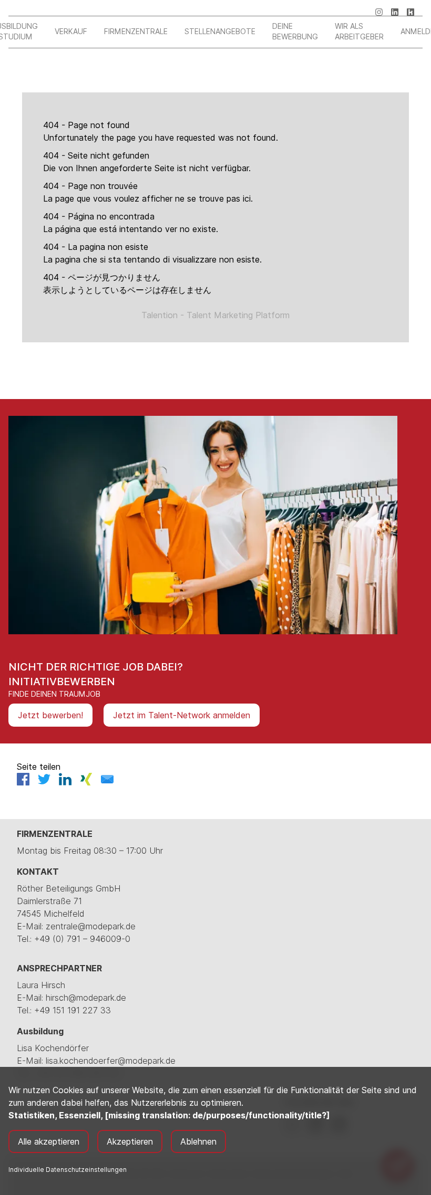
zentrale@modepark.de (91, 926)
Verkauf (71, 31)
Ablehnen (198, 1141)
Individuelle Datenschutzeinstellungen (67, 1169)
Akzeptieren (130, 1141)
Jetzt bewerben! (50, 715)
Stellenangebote (219, 31)
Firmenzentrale (136, 31)
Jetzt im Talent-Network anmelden (181, 715)
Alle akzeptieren (48, 1141)
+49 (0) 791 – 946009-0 (82, 939)
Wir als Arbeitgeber (359, 31)
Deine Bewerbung (295, 31)
